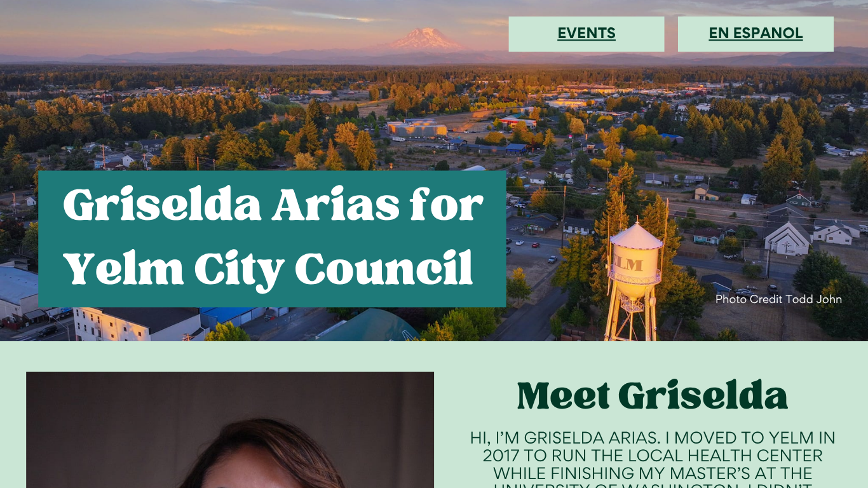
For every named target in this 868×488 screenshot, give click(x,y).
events (586, 33)
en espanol (756, 33)
